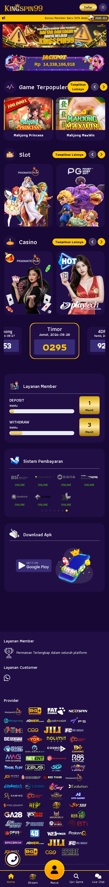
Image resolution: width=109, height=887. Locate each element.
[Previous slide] (95, 87)
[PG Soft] (80, 195)
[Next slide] (103, 87)
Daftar (88, 7)
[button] (100, 35)
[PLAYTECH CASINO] (80, 283)
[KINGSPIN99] (22, 7)
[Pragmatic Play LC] (28, 283)
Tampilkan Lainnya (78, 86)
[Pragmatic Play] (28, 195)
